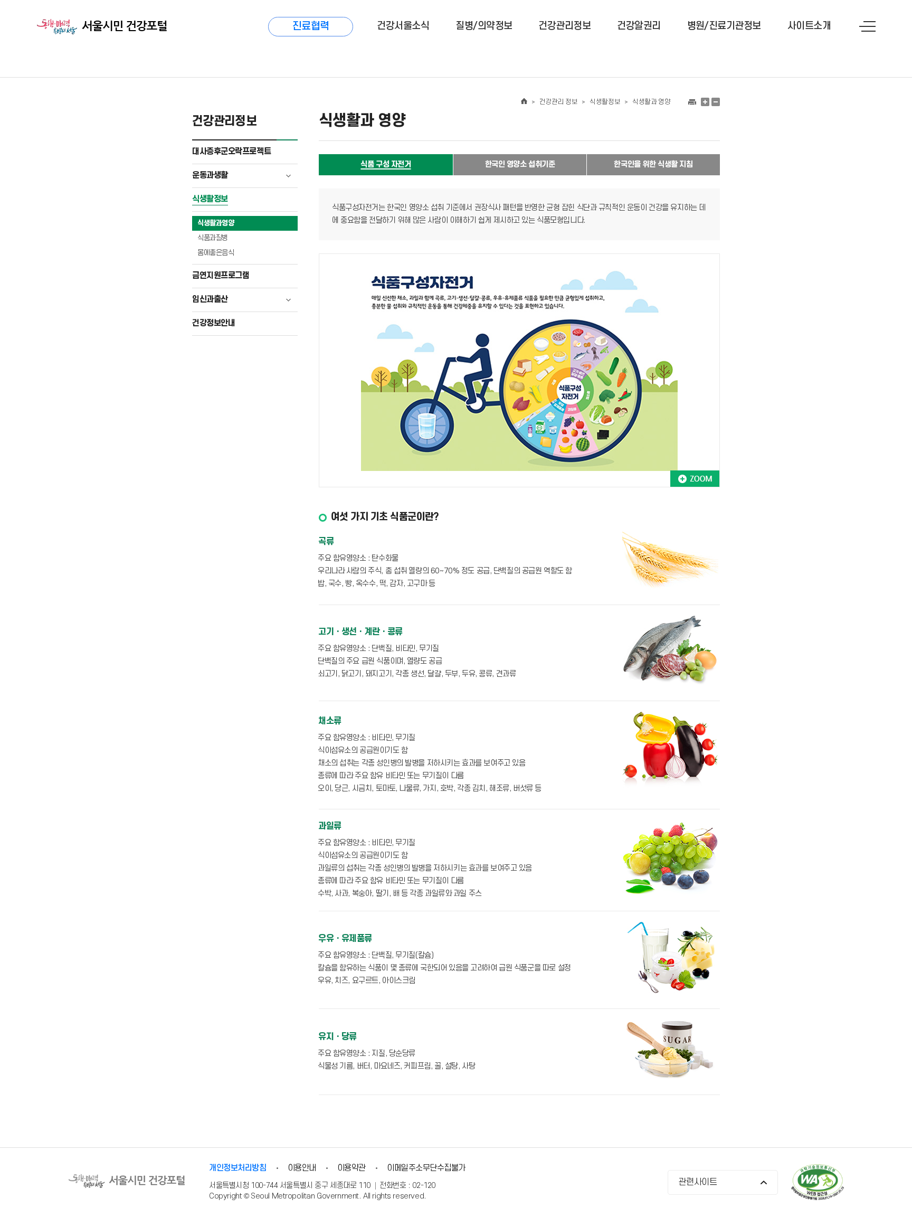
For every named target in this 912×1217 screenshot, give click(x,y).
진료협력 (310, 26)
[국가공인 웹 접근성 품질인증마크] (817, 1183)
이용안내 (302, 1168)
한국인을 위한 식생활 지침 (653, 164)
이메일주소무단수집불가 (426, 1168)
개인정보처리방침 (237, 1168)
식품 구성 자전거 (385, 164)
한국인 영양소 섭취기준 (520, 164)
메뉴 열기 (867, 26)
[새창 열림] (691, 102)
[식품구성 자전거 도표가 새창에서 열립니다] (694, 478)
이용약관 (351, 1168)
